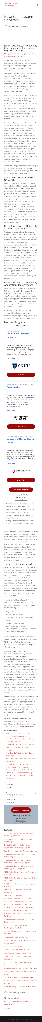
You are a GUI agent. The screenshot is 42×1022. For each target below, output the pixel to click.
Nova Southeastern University (23, 724)
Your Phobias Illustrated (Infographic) (17, 953)
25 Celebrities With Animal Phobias (17, 950)
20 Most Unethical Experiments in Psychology (20, 968)
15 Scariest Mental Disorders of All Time (18, 977)
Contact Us (8, 1005)
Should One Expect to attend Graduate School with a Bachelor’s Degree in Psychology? (20, 747)
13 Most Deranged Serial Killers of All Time (19, 987)
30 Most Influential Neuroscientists (16, 937)
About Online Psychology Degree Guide (18, 1001)
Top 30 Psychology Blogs (13, 946)
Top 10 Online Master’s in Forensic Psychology (20, 851)
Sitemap (7, 1008)
